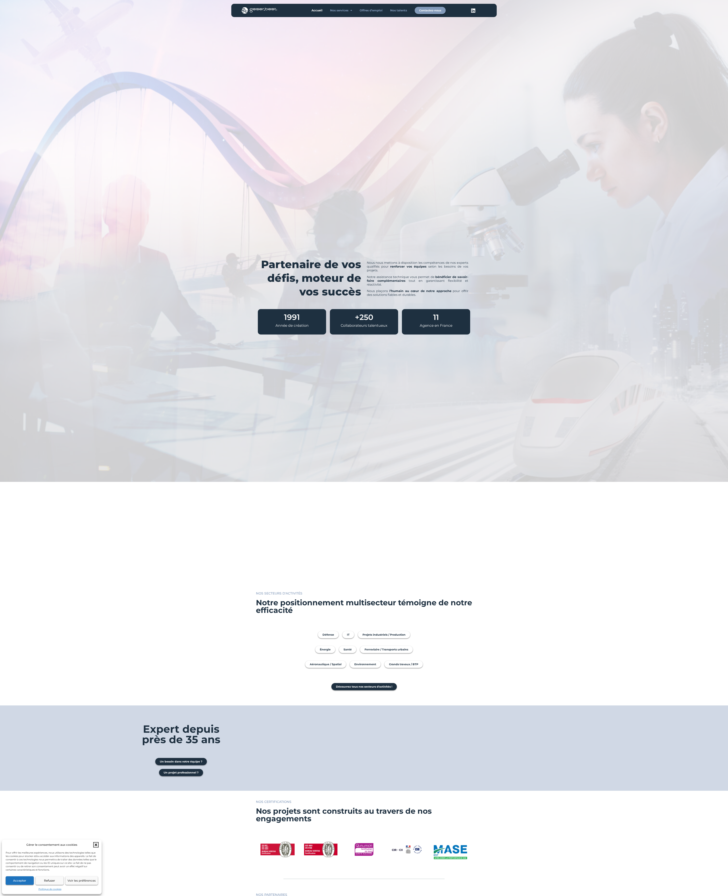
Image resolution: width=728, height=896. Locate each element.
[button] (96, 845)
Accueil (316, 10)
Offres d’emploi (371, 10)
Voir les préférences (81, 880)
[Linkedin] (473, 10)
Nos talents (398, 10)
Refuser (49, 880)
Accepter (19, 880)
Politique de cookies (49, 889)
